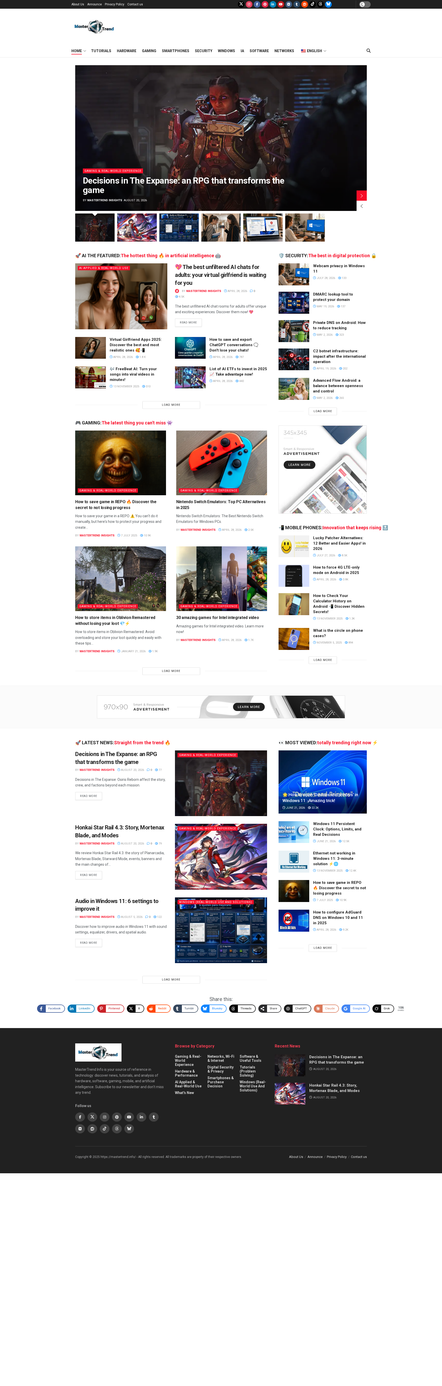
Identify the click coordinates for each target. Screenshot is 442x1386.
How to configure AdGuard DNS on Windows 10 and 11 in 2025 (338, 917)
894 (350, 642)
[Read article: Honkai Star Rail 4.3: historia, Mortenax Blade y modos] (243, 138)
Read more (191, 322)
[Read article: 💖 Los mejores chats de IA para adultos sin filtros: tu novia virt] (121, 296)
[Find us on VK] (288, 4)
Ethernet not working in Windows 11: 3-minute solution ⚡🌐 (334, 858)
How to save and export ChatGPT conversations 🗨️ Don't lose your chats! (233, 345)
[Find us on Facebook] (257, 4)
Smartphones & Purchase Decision (220, 1082)
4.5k (181, 296)
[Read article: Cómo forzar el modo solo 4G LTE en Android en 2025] (294, 576)
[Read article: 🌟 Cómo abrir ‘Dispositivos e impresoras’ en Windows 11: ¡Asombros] (323, 782)
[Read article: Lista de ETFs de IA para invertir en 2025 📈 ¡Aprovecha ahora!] (190, 377)
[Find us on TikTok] (312, 4)
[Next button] (362, 195)
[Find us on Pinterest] (265, 4)
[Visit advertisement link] (323, 469)
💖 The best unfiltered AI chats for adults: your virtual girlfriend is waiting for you (220, 275)
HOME (76, 51)
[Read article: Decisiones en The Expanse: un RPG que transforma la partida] (221, 783)
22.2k (315, 807)
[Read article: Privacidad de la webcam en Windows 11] (294, 274)
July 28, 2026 (325, 278)
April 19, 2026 (326, 368)
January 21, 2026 (133, 651)
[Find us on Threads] (320, 4)
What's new (184, 1093)
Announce (94, 4)
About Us (77, 4)
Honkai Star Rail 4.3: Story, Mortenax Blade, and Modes (208, 190)
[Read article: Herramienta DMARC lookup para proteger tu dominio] (294, 303)
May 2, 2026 (324, 334)
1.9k (154, 651)
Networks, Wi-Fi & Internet (220, 1058)
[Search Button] (369, 50)
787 (241, 357)
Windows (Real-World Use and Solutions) (215, 902)
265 (341, 398)
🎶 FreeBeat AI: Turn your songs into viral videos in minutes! (133, 374)
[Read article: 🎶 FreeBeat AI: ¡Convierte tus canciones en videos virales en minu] (90, 377)
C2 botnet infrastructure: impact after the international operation (339, 356)
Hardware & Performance (186, 1073)
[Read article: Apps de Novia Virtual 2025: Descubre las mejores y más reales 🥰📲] (90, 348)
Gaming (149, 51)
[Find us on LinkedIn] (273, 4)
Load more (171, 405)
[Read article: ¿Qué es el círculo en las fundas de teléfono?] (294, 639)
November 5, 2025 (329, 642)
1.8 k (142, 357)
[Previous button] (362, 206)
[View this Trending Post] (177, 291)
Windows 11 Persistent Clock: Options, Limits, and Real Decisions (337, 829)
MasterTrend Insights (126, 200)
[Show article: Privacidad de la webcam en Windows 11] (305, 227)
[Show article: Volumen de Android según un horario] (221, 227)
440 (241, 381)
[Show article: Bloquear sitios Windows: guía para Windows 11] (263, 227)
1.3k (351, 618)
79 (160, 843)
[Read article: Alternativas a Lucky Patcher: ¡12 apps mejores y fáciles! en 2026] (294, 546)
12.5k (345, 841)
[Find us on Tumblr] (296, 4)
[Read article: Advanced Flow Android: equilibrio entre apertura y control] (294, 389)
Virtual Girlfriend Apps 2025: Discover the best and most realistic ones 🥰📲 (136, 345)
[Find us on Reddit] (304, 4)
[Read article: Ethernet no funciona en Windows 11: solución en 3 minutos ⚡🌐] (294, 862)
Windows (226, 51)
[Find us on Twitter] (241, 4)
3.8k (345, 579)
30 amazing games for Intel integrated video (217, 617)
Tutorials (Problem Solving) (248, 1071)
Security (203, 51)
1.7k (250, 640)
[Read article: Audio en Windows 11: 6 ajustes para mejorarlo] (221, 930)
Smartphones (175, 51)
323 (341, 334)
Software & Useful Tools (250, 1058)
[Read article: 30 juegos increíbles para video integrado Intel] (221, 578)
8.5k (344, 555)
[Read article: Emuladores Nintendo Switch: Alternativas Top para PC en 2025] (221, 463)
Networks (284, 51)
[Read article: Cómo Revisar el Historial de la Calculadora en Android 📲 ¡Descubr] (294, 604)
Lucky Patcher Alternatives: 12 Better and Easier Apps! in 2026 (339, 543)
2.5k (250, 530)
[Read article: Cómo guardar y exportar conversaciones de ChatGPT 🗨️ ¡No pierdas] (190, 348)
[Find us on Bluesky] (328, 4)
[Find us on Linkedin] (141, 1117)
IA (242, 51)
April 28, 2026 (237, 291)
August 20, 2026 (132, 770)
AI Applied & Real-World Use (103, 268)
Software (259, 51)
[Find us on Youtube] (281, 4)
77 (160, 770)
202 (344, 368)
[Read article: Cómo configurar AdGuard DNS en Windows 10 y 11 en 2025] (294, 921)
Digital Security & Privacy (220, 1069)
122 (159, 917)
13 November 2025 (126, 386)
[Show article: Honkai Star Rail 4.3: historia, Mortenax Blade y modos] (137, 227)
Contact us (135, 4)
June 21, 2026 (295, 807)
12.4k (352, 870)
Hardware (126, 51)
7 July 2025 (128, 535)
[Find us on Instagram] (249, 4)
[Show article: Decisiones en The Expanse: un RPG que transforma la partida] (95, 227)
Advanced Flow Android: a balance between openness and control (338, 385)
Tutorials (101, 51)
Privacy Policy (114, 4)
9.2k (345, 929)
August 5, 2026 (131, 917)
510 (147, 386)
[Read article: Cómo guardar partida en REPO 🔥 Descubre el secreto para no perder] (120, 463)
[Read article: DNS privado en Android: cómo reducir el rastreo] (294, 331)
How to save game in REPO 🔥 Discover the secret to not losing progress (339, 888)
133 (343, 278)
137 (342, 306)
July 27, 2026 (325, 555)
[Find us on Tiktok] (104, 1128)
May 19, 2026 (325, 306)
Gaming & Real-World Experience (134, 180)
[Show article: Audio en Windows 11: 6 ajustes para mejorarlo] (179, 227)
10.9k (147, 535)
